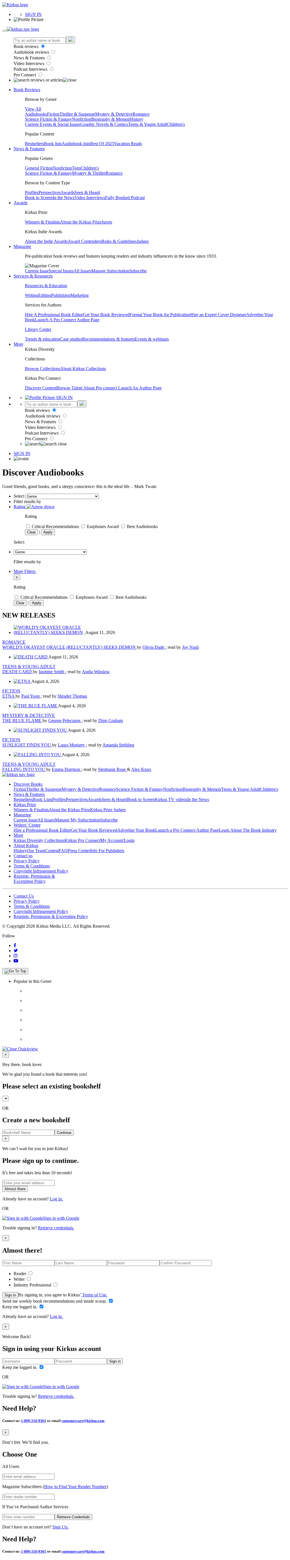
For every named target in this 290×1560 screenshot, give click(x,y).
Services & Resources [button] (33, 276)
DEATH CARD (17, 671)
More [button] (18, 344)
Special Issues (61, 270)
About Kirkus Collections (83, 368)
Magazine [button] (22, 246)
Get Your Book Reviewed (106, 314)
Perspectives (50, 192)
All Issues (82, 270)
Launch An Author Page (140, 387)
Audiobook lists (76, 143)
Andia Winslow (96, 671)
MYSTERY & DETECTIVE (28, 715)
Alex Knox (141, 769)
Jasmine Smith (52, 671)
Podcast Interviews (31, 69)
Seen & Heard (87, 192)
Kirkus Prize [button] (25, 804)
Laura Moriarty (72, 745)
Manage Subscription (110, 270)
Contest (52, 850)
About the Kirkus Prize (80, 222)
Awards (67, 192)
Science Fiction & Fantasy (48, 119)
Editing (44, 295)
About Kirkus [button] (26, 845)
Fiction (53, 114)
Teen (76, 168)
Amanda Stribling (118, 745)
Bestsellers (34, 143)
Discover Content (40, 387)
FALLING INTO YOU (24, 769)
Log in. (56, 1198)
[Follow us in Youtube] (16, 960)
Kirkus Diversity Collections (39, 840)
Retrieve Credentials (73, 1517)
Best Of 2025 (102, 143)
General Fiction (39, 168)
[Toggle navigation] (4, 31)
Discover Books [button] (28, 784)
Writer (20, 1279)
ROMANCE (13, 642)
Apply (48, 532)
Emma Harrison (66, 769)
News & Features (30, 57)
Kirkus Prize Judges (108, 809)
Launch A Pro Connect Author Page (67, 319)
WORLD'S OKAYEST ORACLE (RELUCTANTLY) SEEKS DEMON (69, 647)
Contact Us (24, 896)
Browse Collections (42, 368)
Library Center (38, 329)
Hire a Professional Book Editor (42, 830)
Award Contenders (84, 241)
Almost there (15, 1189)
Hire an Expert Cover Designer (218, 314)
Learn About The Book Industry (248, 830)
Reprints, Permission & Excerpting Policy (34, 879)
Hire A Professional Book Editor (54, 314)
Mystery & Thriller (89, 173)
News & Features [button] (29, 148)
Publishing (60, 295)
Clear (31, 532)
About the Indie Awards (46, 241)
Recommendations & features (108, 339)
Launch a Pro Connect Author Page (187, 830)
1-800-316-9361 (33, 1421)
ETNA (9, 696)
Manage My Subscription (77, 819)
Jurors (106, 222)
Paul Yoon (31, 696)
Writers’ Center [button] (27, 825)
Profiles (32, 192)
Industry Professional (33, 1284)
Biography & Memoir (110, 119)
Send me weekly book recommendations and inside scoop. (55, 1301)
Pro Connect (25, 74)
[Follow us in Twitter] (16, 950)
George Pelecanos (65, 720)
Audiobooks (36, 114)
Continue (64, 1133)
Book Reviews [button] (27, 89)
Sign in (10, 1295)
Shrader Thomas (72, 696)
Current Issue (37, 270)
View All (33, 109)
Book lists (53, 143)
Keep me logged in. (20, 1306)
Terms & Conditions (32, 866)
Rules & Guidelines (119, 241)
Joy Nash (190, 647)
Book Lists (42, 799)
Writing (31, 295)
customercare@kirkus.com (83, 1421)
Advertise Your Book (136, 830)
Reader (20, 1273)
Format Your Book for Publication (159, 314)
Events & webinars (152, 339)
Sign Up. (60, 1526)
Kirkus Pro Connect (82, 840)
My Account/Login (117, 840)
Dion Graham (110, 720)
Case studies (71, 339)
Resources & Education (46, 285)
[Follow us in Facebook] (15, 945)
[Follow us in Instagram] (16, 955)
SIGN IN (33, 14)
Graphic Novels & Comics (104, 124)
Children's (176, 124)
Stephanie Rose (112, 769)
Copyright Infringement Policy (41, 871)
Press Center (79, 850)
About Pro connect (100, 387)
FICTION (11, 691)
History (136, 119)
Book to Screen (39, 197)
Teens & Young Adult (147, 124)
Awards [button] (20, 202)
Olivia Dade (153, 647)
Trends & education (42, 339)
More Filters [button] (25, 571)
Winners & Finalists (42, 222)
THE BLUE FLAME (22, 720)
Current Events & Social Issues (52, 124)
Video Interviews (29, 63)
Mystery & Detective (114, 114)
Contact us (23, 855)
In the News (63, 197)
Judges (143, 241)
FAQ (63, 850)
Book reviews (27, 46)
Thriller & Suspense (77, 114)
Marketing (79, 295)
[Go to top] (15, 971)
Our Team (36, 850)
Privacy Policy (27, 860)
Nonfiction (81, 119)
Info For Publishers (107, 850)
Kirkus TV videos (171, 799)
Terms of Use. (94, 1294)
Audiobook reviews (32, 52)
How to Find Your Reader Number (75, 1486)
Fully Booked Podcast (125, 197)
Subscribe (138, 270)
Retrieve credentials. (56, 1227)
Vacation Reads (128, 143)
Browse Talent (69, 387)
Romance (141, 114)
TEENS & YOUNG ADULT (29, 666)
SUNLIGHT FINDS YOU (27, 745)
